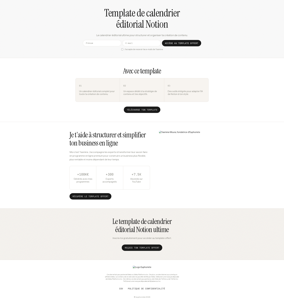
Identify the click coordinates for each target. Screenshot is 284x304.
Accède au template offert (181, 43)
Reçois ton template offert (142, 247)
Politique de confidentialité (146, 288)
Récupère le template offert (90, 196)
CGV (121, 288)
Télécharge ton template (142, 109)
